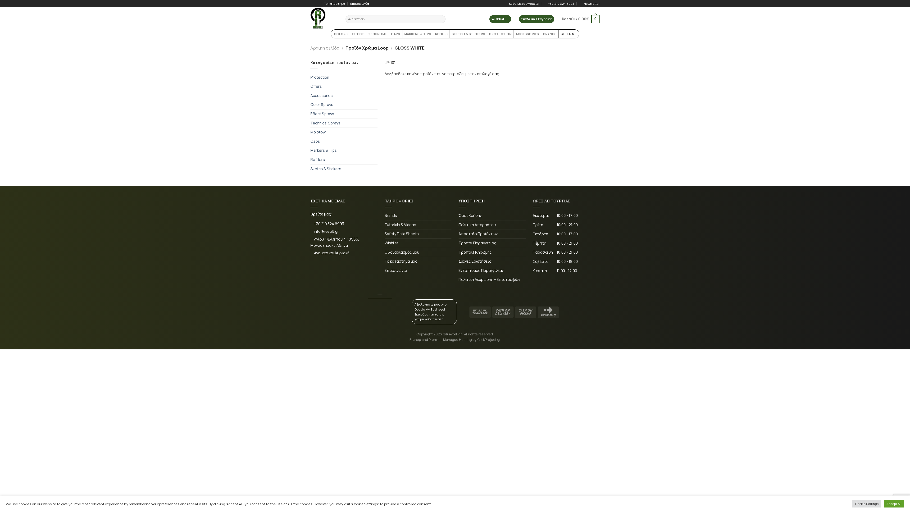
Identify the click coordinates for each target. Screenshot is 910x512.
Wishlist (391, 243)
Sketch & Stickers (325, 168)
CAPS (395, 34)
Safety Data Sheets (402, 233)
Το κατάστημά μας (401, 261)
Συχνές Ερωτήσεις (475, 261)
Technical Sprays (325, 123)
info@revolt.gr (326, 231)
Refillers (317, 159)
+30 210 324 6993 (328, 223)
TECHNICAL (377, 34)
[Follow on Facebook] (312, 3)
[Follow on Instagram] (317, 3)
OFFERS (567, 34)
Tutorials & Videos (400, 224)
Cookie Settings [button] (866, 504)
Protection (319, 77)
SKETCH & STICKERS (468, 34)
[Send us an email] (347, 269)
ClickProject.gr (488, 339)
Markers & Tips (323, 150)
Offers (316, 86)
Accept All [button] (894, 504)
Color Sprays (321, 104)
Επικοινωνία (359, 3)
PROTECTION (500, 34)
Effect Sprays (322, 113)
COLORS (341, 34)
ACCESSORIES (527, 34)
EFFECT (358, 34)
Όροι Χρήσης (470, 215)
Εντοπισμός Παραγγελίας (481, 270)
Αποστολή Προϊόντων (478, 233)
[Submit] (441, 19)
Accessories (321, 95)
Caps (315, 141)
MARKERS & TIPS (417, 34)
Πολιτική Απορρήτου (477, 224)
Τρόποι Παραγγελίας (477, 243)
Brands (391, 215)
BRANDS (550, 34)
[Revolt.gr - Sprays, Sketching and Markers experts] (324, 18)
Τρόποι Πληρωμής (475, 252)
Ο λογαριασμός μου (402, 252)
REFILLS (441, 34)
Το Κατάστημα (334, 3)
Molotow (318, 132)
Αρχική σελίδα (324, 48)
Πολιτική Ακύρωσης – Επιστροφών (489, 279)
